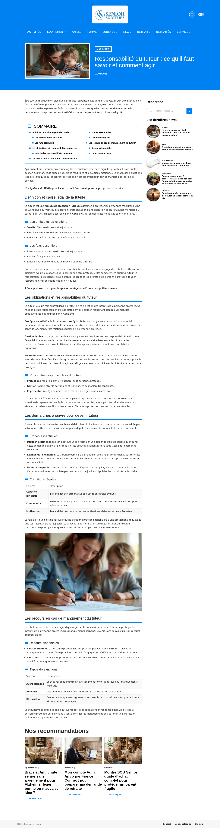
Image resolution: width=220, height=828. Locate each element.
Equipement (31, 767)
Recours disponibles (101, 148)
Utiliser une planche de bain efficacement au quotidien (176, 164)
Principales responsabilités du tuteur (54, 153)
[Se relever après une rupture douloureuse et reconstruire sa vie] (153, 194)
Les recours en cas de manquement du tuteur (112, 142)
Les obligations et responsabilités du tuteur (54, 148)
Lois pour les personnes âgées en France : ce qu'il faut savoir (81, 288)
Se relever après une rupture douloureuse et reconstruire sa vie (178, 195)
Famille (165, 191)
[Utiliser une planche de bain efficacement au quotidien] (153, 163)
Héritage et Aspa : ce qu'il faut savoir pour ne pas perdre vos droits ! (84, 188)
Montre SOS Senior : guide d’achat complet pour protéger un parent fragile (121, 780)
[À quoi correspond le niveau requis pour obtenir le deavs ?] (153, 147)
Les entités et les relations (48, 137)
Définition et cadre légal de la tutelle (50, 132)
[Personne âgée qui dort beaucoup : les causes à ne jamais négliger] (153, 131)
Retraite (69, 767)
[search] (192, 14)
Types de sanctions (101, 153)
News (164, 145)
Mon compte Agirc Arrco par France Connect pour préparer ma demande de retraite (83, 780)
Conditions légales (100, 137)
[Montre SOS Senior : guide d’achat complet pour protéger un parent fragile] (123, 750)
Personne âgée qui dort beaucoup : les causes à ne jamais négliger (176, 132)
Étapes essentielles (101, 132)
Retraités (108, 767)
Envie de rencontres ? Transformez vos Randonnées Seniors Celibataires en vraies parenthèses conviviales (177, 180)
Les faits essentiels (44, 142)
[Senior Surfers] (110, 14)
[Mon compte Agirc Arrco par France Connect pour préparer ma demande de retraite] (83, 750)
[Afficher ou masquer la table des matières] (98, 126)
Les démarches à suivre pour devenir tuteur (54, 158)
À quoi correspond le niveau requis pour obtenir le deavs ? (177, 148)
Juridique (103, 49)
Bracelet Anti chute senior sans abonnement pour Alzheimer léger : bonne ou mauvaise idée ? (41, 782)
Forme (165, 127)
